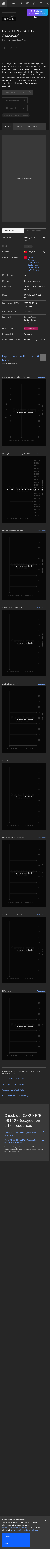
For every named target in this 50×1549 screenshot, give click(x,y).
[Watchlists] (34, 3)
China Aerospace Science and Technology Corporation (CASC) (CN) (33, 263)
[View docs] (27, 3)
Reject (7, 1543)
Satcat (12, 3)
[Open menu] (3, 3)
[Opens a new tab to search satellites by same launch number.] (44, 238)
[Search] (21, 3)
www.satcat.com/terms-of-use (24, 1530)
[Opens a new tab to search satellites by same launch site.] (44, 317)
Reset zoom (41, 377)
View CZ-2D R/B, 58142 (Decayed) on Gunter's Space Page (21, 1141)
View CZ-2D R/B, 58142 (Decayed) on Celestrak (21, 1133)
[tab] (7, 126)
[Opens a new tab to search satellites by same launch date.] (44, 303)
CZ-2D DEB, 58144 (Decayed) (15, 1095)
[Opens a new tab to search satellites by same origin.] (44, 252)
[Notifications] (41, 3)
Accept (7, 1536)
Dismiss (37, 17)
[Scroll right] (43, 126)
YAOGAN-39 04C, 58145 (13, 1090)
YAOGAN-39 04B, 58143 (13, 1084)
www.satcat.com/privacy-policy (16, 1527)
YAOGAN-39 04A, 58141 (13, 1078)
